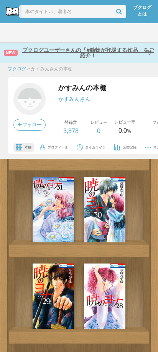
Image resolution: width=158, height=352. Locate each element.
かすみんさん (74, 99)
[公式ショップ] (128, 32)
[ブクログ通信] (108, 32)
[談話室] (89, 32)
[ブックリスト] (71, 32)
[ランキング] (51, 32)
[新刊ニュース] (31, 32)
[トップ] (12, 32)
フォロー (31, 124)
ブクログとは (142, 11)
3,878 (71, 131)
